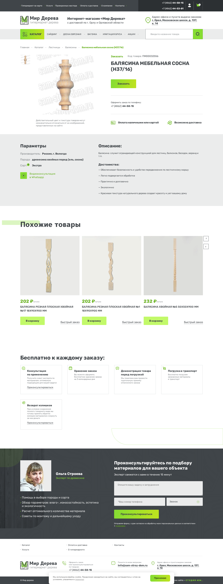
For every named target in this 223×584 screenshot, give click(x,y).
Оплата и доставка (89, 6)
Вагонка (92, 34)
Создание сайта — (177, 580)
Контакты (120, 6)
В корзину (32, 320)
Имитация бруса (112, 34)
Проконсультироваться (40, 387)
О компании (106, 6)
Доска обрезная (72, 34)
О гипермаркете (76, 549)
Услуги (49, 6)
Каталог (36, 34)
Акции (131, 34)
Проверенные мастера (66, 6)
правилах (79, 579)
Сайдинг (52, 34)
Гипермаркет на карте (31, 6)
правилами (120, 526)
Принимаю (160, 578)
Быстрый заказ (70, 322)
